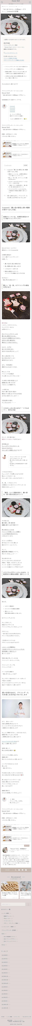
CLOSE (25, 165)
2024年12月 (5, 1004)
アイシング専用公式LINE (10, 58)
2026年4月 (5, 965)
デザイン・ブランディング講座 (11, 923)
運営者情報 (9, 1020)
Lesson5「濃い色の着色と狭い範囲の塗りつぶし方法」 (17, 170)
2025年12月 (5, 976)
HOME (2, 1016)
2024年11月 (5, 1008)
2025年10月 (6, 983)
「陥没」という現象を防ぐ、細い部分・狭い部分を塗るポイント (18, 186)
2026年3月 (5, 969)
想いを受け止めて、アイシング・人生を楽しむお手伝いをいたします (17, 196)
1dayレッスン (8, 918)
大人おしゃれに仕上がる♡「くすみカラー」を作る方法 (18, 182)
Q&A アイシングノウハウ (10, 941)
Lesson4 (12, 111)
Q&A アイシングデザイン (10, 939)
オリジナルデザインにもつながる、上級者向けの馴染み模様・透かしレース (18, 190)
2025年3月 (5, 994)
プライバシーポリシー (19, 1020)
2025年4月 (5, 990)
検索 (28, 904)
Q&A (4, 933)
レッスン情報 (6, 913)
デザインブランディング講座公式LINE (14, 60)
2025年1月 (5, 1001)
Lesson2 (12, 108)
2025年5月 (5, 987)
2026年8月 (5, 955)
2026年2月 (5, 973)
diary (4, 944)
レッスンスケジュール (11, 53)
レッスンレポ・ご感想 (8, 926)
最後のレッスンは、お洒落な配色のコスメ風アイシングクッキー (18, 174)
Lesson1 (12, 106)
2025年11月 (5, 980)
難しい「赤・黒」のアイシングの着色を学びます (18, 178)
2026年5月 (5, 962)
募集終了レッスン (8, 916)
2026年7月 (5, 958)
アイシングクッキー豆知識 (9, 930)
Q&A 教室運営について (10, 936)
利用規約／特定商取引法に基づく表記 (16, 1021)
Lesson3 (12, 109)
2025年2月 (5, 997)
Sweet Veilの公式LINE (9, 741)
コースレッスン (20, 6)
